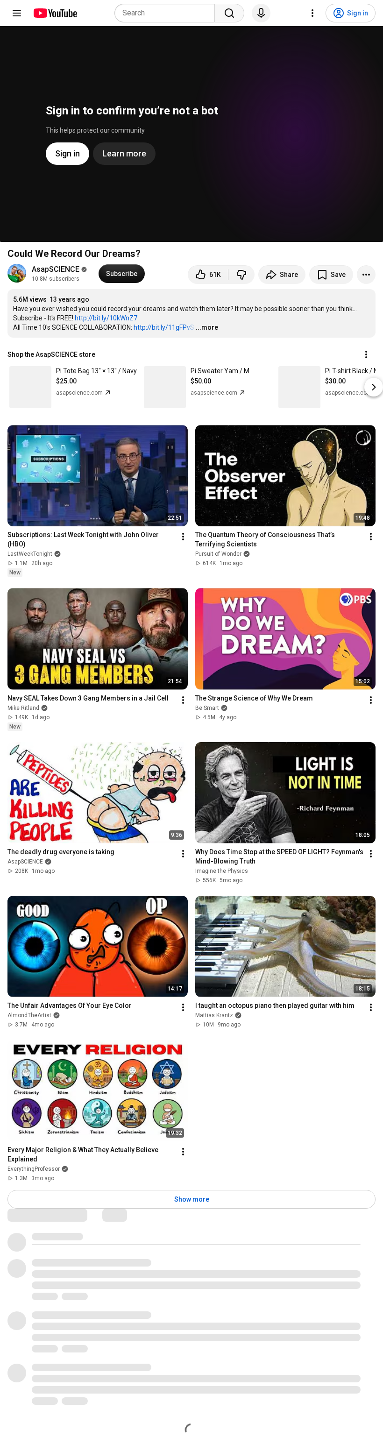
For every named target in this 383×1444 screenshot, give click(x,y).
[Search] (229, 13)
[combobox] (167, 13)
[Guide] (16, 13)
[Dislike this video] (241, 274)
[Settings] (312, 13)
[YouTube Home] (55, 13)
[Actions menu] (366, 354)
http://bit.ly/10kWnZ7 (106, 318)
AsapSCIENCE (55, 269)
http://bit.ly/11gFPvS (164, 327)
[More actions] (366, 274)
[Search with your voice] (261, 13)
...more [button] (207, 327)
